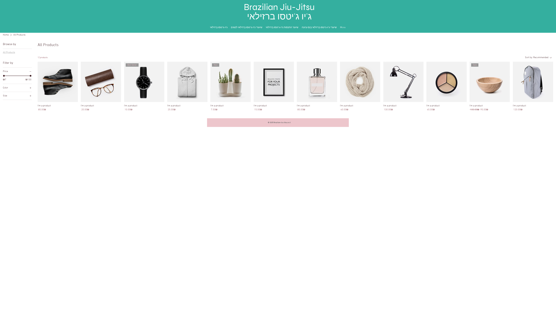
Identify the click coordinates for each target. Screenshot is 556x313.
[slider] (4, 76)
